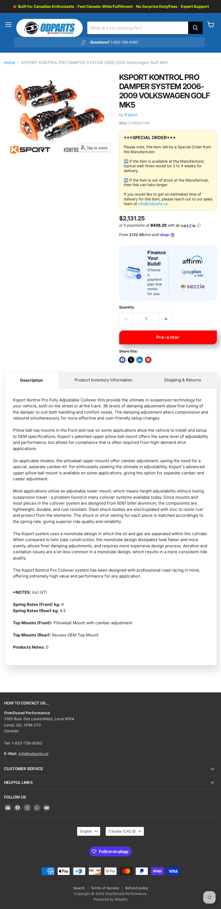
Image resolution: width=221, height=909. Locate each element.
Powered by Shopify (110, 899)
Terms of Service (105, 888)
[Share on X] (131, 360)
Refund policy (136, 888)
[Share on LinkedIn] (139, 360)
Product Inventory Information (103, 380)
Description (31, 380)
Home (9, 62)
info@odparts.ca (153, 203)
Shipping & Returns (182, 380)
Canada (122, 831)
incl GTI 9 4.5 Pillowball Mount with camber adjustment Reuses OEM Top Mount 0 (110, 523)
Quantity (126, 307)
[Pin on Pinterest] (148, 360)
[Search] (195, 28)
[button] (167, 225)
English (86, 831)
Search (79, 888)
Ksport (131, 114)
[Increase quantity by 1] (166, 319)
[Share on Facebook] (122, 360)
